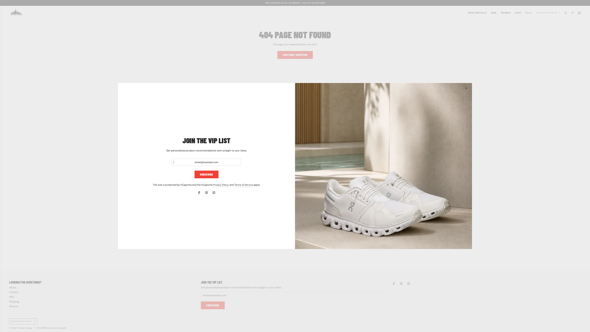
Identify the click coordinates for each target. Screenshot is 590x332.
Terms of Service (243, 184)
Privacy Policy (221, 184)
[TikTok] (213, 192)
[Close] (466, 88)
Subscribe (206, 174)
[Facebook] (199, 192)
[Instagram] (206, 192)
